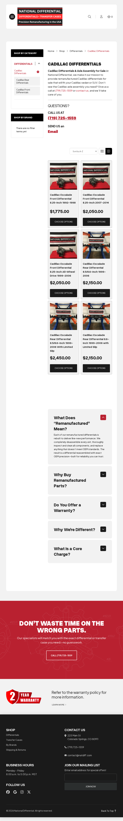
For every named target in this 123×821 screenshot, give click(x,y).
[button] (12, 17)
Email (53, 131)
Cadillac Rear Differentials (22, 81)
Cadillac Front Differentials (23, 91)
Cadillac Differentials (20, 72)
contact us (82, 90)
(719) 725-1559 (63, 90)
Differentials (23, 63)
